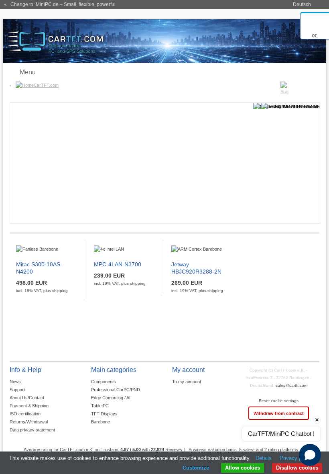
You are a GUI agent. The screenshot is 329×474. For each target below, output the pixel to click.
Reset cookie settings (279, 400)
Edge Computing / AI (110, 397)
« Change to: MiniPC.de (60, 4)
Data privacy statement (32, 429)
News (15, 381)
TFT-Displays (104, 413)
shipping (60, 290)
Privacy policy (296, 458)
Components (103, 381)
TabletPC (100, 405)
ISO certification (25, 413)
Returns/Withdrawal (29, 421)
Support (17, 389)
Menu (28, 72)
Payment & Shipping (29, 405)
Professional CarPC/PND (115, 389)
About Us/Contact (27, 397)
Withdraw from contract (279, 413)
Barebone (100, 421)
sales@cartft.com (291, 385)
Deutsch (302, 4)
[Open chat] (310, 455)
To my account (186, 381)
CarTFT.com (46, 85)
